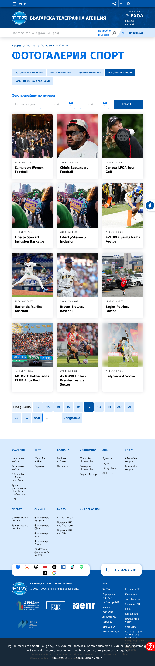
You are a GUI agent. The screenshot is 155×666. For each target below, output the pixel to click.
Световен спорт (131, 460)
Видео (61, 509)
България (18, 450)
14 (58, 407)
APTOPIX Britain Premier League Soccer (73, 380)
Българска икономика (86, 468)
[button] (114, 3)
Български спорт (131, 468)
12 (37, 407)
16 (79, 407)
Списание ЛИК (133, 604)
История (107, 612)
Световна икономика (86, 460)
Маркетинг (132, 594)
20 (119, 407)
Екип (128, 609)
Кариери (107, 621)
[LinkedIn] (64, 567)
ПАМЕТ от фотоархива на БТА (32, 80)
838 (37, 418)
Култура (107, 458)
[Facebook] (18, 567)
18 (99, 407)
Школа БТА (108, 626)
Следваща (72, 418)
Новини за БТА (110, 602)
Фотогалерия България (29, 72)
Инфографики (90, 509)
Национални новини (19, 460)
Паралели (39, 466)
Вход (137, 15)
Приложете (128, 104)
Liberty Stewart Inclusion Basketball (30, 239)
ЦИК (14, 499)
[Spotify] (82, 567)
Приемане (60, 658)
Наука (105, 463)
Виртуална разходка (108, 596)
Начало (16, 45)
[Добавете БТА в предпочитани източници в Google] (55, 573)
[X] (55, 567)
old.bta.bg (130, 626)
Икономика (88, 450)
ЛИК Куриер (109, 473)
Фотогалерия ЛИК (90, 72)
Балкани (63, 450)
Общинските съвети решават (19, 477)
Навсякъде (136, 33)
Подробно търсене (104, 32)
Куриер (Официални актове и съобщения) (19, 490)
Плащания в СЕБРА (132, 620)
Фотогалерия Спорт (54, 45)
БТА (104, 583)
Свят (37, 450)
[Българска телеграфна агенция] (19, 588)
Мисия (106, 607)
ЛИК (105, 450)
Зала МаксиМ (132, 599)
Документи (109, 616)
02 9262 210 (125, 570)
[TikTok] (73, 567)
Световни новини (40, 460)
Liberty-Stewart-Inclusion (73, 239)
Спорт (129, 450)
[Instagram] (28, 567)
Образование (110, 468)
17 (88, 407)
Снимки (31, 45)
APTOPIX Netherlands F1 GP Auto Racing (32, 378)
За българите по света (20, 527)
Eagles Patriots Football (117, 309)
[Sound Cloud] (46, 573)
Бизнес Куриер (88, 474)
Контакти (131, 613)
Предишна (22, 407)
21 (129, 407)
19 (109, 407)
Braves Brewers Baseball (72, 309)
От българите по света (20, 519)
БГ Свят (17, 509)
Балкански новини (63, 460)
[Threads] (37, 567)
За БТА (106, 589)
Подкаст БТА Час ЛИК (64, 532)
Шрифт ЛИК (132, 589)
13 (48, 407)
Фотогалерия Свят (61, 72)
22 (17, 418)
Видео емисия (65, 517)
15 (68, 407)
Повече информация (88, 658)
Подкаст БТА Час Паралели (65, 524)
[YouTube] (46, 567)
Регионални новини (18, 468)
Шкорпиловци (110, 631)
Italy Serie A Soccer (120, 376)
